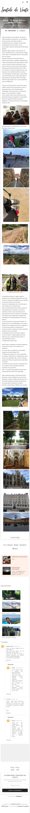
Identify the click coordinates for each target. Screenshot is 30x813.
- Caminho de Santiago (10, 25)
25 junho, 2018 (18, 720)
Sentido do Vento (15, 804)
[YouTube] (17, 768)
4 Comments (22, 30)
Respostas (10, 664)
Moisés (13, 667)
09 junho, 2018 (16, 646)
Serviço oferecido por (12, 796)
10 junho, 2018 (19, 667)
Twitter (16, 545)
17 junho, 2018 (14, 699)
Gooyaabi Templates (23, 806)
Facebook (10, 545)
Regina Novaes (9, 646)
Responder (8, 660)
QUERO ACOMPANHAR (15, 790)
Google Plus (23, 545)
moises (13, 720)
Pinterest (15, 548)
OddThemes (4, 806)
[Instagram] (12, 768)
